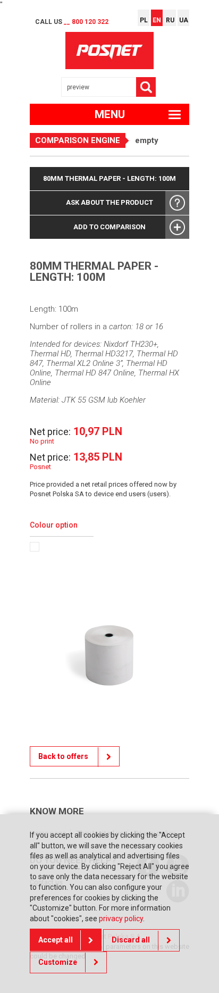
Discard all (131, 940)
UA (183, 20)
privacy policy (121, 918)
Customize (57, 962)
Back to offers (64, 756)
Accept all (55, 940)
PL (144, 20)
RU (170, 20)
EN (157, 20)
